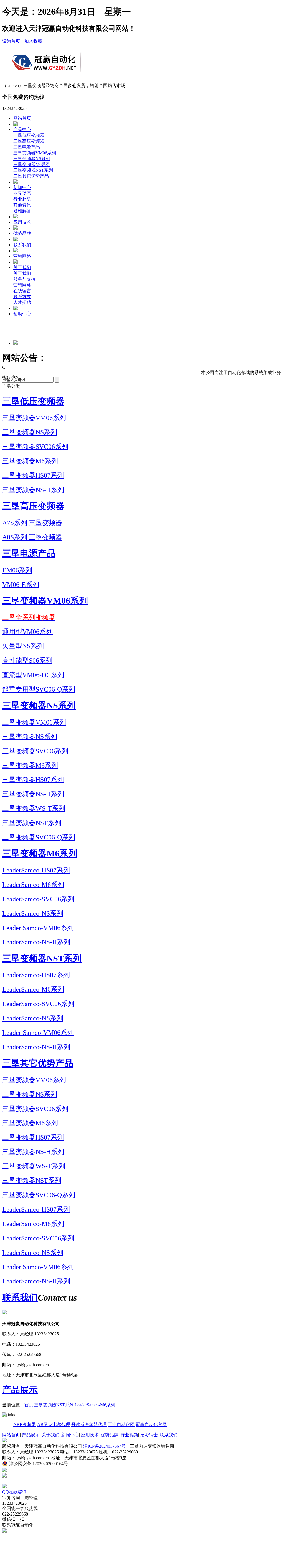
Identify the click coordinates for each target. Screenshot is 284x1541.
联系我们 (22, 244)
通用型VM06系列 (27, 631)
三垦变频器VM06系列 (34, 152)
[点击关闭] (2, 1481)
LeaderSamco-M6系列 (33, 884)
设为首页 (11, 41)
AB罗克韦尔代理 (53, 1424)
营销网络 (22, 256)
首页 (28, 1404)
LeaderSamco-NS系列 (32, 913)
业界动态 (22, 193)
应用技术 (22, 222)
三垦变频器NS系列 (31, 158)
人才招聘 (22, 302)
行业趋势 (22, 199)
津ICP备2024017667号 (104, 1446)
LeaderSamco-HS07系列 (36, 870)
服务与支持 (24, 279)
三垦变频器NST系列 (33, 170)
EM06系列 (17, 570)
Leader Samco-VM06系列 (38, 927)
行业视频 (129, 1434)
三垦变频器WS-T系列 (33, 808)
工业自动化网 (121, 1424)
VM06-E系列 (20, 584)
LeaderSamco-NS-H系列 (36, 942)
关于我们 (22, 267)
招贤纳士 (149, 1434)
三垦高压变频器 (28, 141)
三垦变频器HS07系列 (33, 475)
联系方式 (22, 296)
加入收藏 (33, 41)
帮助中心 (22, 313)
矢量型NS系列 (23, 646)
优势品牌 (22, 233)
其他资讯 (22, 205)
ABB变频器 (24, 1424)
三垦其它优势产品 (31, 176)
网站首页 (22, 118)
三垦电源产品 (26, 147)
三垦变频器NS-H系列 (33, 489)
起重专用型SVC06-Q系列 (38, 689)
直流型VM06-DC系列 (33, 675)
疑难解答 (22, 210)
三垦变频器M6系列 (31, 164)
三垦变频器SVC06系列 (35, 446)
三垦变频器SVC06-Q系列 (38, 837)
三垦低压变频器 (28, 135)
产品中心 (22, 129)
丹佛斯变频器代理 (89, 1424)
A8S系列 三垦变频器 (32, 537)
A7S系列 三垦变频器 (32, 522)
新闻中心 (22, 187)
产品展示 (20, 1390)
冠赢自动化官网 (151, 1424)
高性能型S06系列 (27, 660)
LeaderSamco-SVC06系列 (38, 899)
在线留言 (22, 290)
